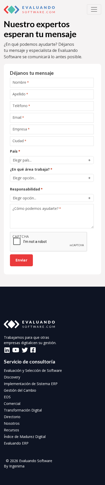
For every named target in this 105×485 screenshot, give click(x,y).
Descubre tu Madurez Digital (52, 141)
